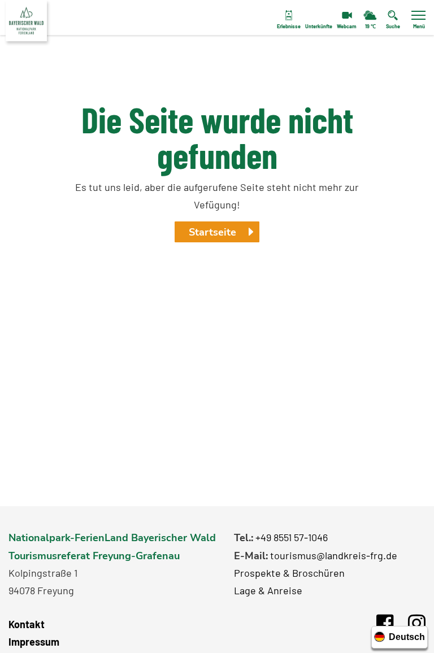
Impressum (33, 641)
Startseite (212, 232)
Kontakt (26, 624)
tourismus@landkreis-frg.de (333, 555)
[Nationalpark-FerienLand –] (26, 20)
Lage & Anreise (268, 590)
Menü (419, 26)
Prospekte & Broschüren (289, 573)
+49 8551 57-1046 (291, 537)
